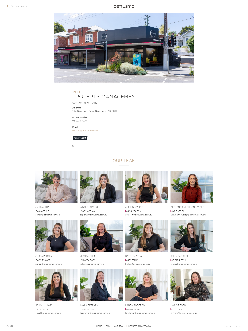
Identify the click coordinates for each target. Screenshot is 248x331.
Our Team (119, 326)
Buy (108, 326)
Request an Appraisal (140, 326)
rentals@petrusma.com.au (85, 130)
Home (99, 326)
